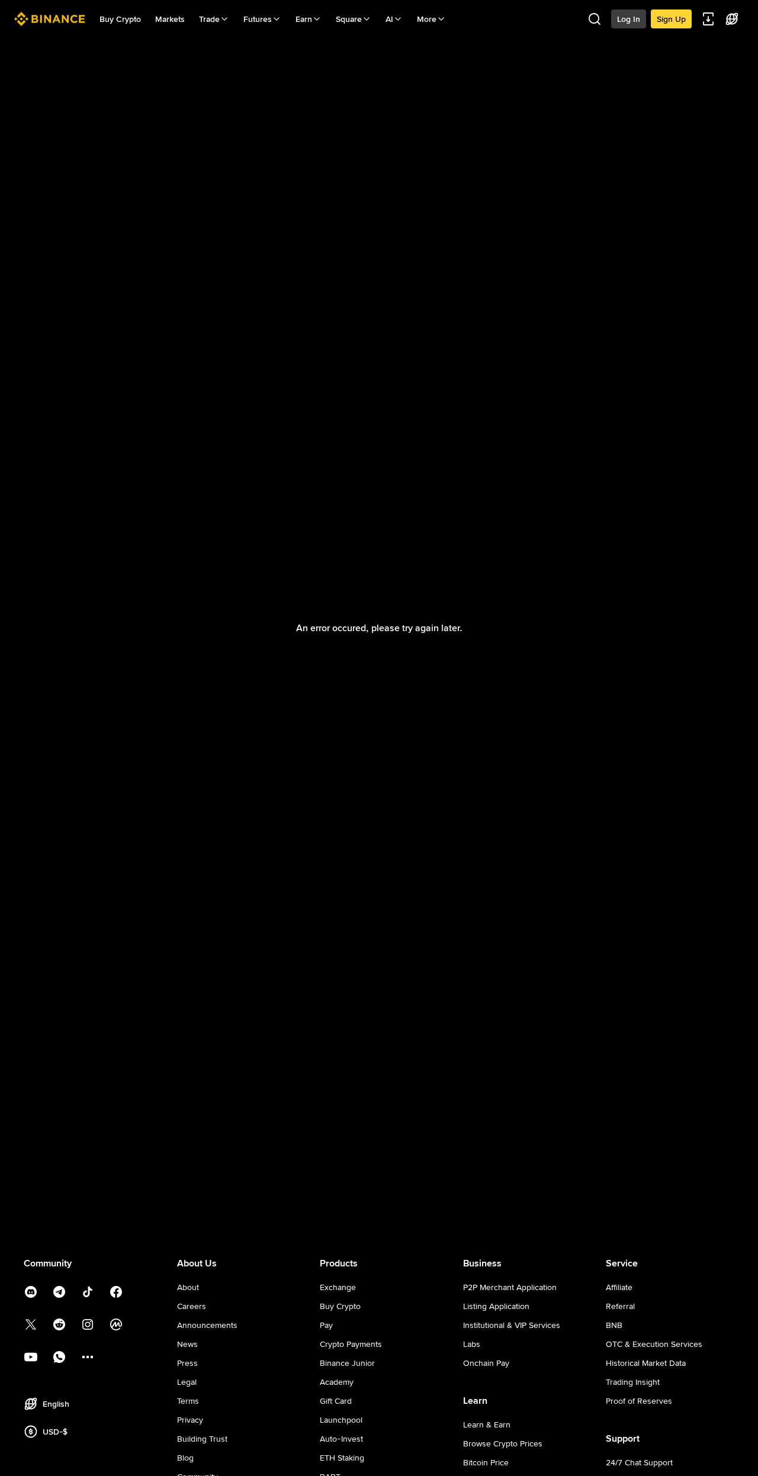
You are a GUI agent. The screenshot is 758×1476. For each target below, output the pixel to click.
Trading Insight (633, 1382)
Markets (170, 19)
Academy (337, 1382)
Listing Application (496, 1306)
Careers (191, 1306)
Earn (304, 19)
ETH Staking (342, 1457)
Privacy (190, 1419)
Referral (620, 1306)
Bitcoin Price (486, 1462)
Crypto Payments (351, 1344)
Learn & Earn (486, 1424)
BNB (614, 1325)
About (188, 1287)
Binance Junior (347, 1363)
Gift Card (336, 1400)
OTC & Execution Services (654, 1344)
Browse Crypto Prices (502, 1443)
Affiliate (619, 1287)
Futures (257, 19)
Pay (326, 1325)
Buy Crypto (120, 19)
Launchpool (341, 1419)
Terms (188, 1400)
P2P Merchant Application (510, 1287)
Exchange (338, 1287)
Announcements (207, 1325)
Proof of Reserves (639, 1400)
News (187, 1344)
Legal (187, 1382)
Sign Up (671, 19)
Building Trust (202, 1438)
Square (349, 19)
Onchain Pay (486, 1363)
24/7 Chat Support (639, 1462)
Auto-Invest (341, 1438)
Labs (471, 1344)
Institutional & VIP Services (511, 1325)
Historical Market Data (646, 1363)
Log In (628, 19)
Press (187, 1363)
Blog (185, 1457)
